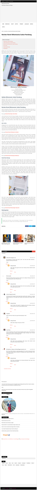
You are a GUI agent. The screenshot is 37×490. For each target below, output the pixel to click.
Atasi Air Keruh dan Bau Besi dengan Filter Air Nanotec (10, 426)
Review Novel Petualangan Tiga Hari (12, 207)
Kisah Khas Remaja (6, 46)
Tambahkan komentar (7, 368)
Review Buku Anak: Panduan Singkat (7, 422)
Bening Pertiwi (13, 265)
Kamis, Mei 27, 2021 (32, 294)
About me (3, 414)
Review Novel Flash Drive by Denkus (29, 243)
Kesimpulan (5, 48)
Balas (7, 262)
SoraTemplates (7, 488)
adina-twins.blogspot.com (11, 257)
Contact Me (6, 1)
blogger (33, 251)
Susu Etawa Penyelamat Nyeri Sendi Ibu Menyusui (10, 428)
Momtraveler (8, 276)
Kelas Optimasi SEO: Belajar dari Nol (7, 418)
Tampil (7, 39)
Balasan (7, 282)
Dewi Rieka (8, 330)
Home (2, 31)
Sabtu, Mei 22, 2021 (32, 257)
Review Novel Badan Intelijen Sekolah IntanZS (18, 243)
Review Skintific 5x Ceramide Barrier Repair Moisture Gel (11, 424)
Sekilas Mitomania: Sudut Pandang (9, 42)
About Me (3, 1)
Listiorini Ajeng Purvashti (10, 294)
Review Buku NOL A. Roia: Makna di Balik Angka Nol (6, 243)
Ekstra (3, 26)
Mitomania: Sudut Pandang (8, 41)
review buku (6, 31)
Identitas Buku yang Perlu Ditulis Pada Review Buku (10, 430)
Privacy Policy (11, 1)
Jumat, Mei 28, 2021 (32, 265)
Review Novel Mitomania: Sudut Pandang (10, 44)
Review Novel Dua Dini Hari (6, 420)
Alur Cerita (5, 45)
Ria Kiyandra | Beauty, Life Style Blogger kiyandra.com (16, 349)
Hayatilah (8, 313)
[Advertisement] (19, 231)
